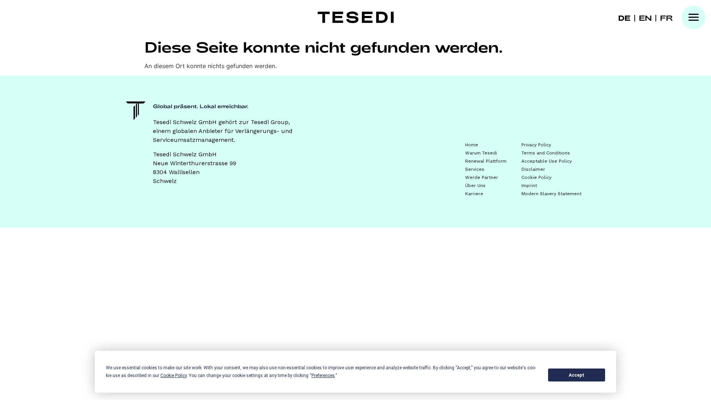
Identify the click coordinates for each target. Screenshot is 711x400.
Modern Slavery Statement (551, 193)
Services (474, 169)
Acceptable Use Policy (546, 161)
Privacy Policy (536, 144)
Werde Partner (481, 177)
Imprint (529, 185)
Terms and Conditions (545, 153)
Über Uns (475, 185)
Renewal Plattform (486, 161)
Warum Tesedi (481, 153)
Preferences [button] (323, 375)
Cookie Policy (536, 177)
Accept (576, 375)
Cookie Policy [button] (173, 375)
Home (471, 144)
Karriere (474, 193)
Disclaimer (533, 169)
